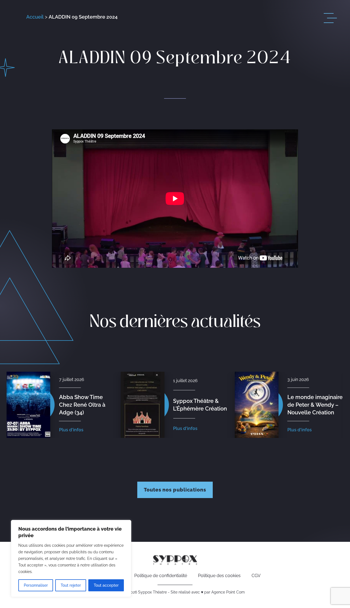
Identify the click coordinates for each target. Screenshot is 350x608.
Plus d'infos (71, 428)
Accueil (34, 17)
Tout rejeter (71, 585)
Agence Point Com (228, 592)
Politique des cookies (219, 575)
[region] (71, 558)
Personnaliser (36, 585)
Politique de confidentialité (160, 575)
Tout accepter (106, 585)
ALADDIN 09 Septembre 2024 (83, 17)
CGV (256, 575)
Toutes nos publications (175, 490)
